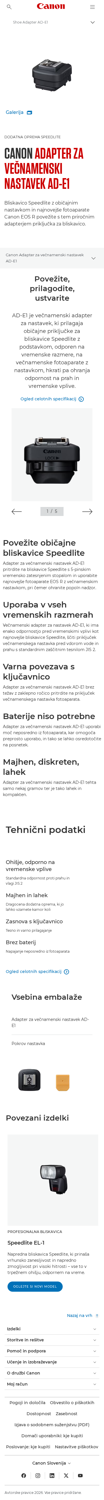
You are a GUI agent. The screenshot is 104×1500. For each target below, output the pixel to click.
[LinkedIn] (52, 1475)
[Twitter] (66, 1475)
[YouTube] (80, 1475)
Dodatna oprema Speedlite (32, 137)
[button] (17, 512)
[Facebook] (23, 1475)
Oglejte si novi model (35, 1286)
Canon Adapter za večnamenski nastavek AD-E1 (45, 257)
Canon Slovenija (49, 1463)
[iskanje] (9, 7)
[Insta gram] (38, 1475)
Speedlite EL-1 (26, 1243)
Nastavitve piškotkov (76, 1446)
